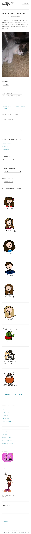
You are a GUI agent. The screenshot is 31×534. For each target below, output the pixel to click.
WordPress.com (5, 521)
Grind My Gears (5, 418)
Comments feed (5, 518)
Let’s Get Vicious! (5, 146)
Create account (5, 508)
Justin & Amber (5, 428)
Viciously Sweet (8, 4)
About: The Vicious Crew (7, 143)
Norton (13, 95)
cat (4, 95)
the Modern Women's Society (8, 440)
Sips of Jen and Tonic (6, 437)
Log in (3, 511)
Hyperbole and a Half (6, 421)
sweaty (19, 95)
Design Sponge (5, 415)
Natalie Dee (4, 434)
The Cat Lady (12, 93)
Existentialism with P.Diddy (7, 107)
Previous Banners (5, 149)
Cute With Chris (5, 412)
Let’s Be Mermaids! (8, 469)
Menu (26, 3)
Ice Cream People (5, 424)
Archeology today (22, 106)
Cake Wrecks (5, 409)
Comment (23, 130)
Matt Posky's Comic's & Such (8, 431)
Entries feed (4, 515)
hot (8, 95)
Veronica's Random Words (7, 443)
